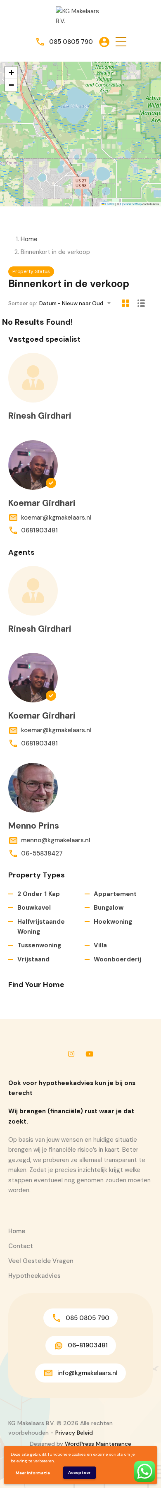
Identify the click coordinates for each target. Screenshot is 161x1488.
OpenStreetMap (131, 203)
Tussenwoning (39, 945)
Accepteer (79, 1472)
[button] (121, 42)
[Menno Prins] (33, 787)
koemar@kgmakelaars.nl (56, 517)
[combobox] (77, 303)
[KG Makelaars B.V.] (80, 16)
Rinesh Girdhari (39, 416)
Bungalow (108, 907)
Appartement (115, 894)
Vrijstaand (33, 959)
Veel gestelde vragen (40, 1261)
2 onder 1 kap (38, 894)
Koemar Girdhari (42, 503)
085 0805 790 (71, 42)
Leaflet (109, 203)
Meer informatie (33, 1473)
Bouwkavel (34, 907)
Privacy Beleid (74, 1432)
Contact (20, 1246)
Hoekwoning (113, 922)
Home (29, 239)
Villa (100, 945)
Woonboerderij (117, 959)
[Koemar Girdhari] (33, 465)
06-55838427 (42, 853)
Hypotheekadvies (34, 1276)
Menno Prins (33, 825)
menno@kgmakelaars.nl (55, 840)
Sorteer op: (22, 303)
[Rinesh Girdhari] (33, 378)
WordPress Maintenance (98, 1443)
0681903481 (39, 530)
